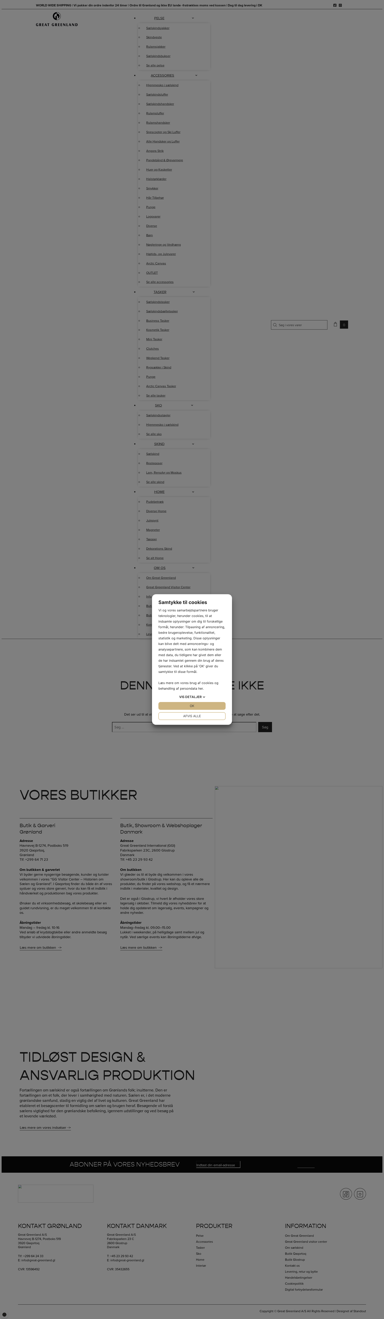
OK (192, 706)
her (200, 688)
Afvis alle (192, 716)
